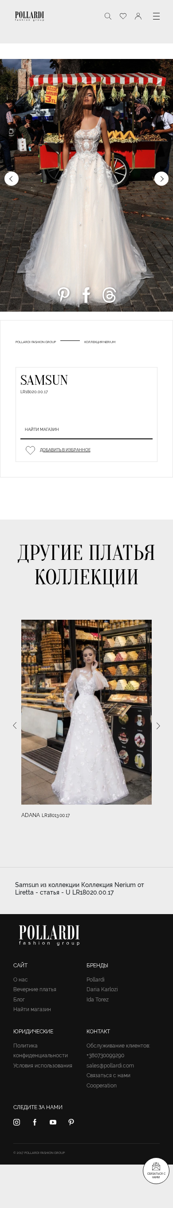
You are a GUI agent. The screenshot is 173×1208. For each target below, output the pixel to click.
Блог (19, 1000)
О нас (20, 980)
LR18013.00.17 (56, 815)
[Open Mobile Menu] (156, 16)
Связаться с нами (108, 1075)
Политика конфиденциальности (40, 1051)
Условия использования (42, 1066)
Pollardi (95, 980)
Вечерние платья (34, 989)
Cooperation (101, 1086)
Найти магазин (42, 429)
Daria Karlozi (102, 989)
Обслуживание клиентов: (118, 1046)
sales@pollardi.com (110, 1066)
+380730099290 (105, 1055)
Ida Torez (97, 1000)
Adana (30, 815)
